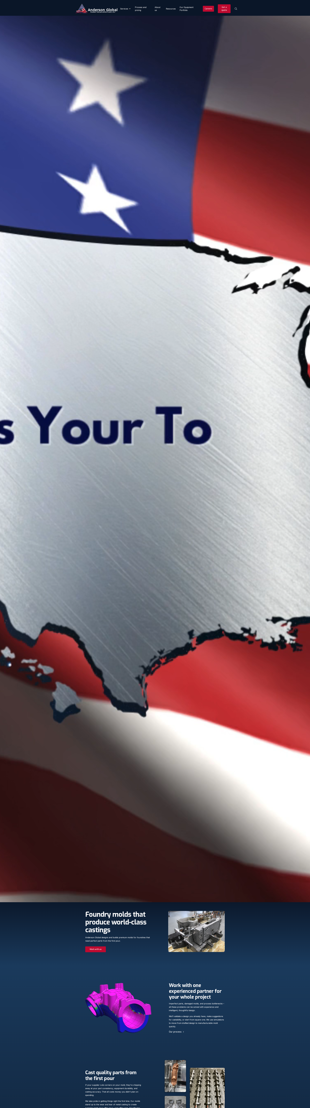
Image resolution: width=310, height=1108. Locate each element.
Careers (208, 8)
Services (124, 9)
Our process (175, 1031)
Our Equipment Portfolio (186, 8)
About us (157, 8)
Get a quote (224, 8)
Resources (171, 9)
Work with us (95, 949)
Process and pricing (140, 8)
